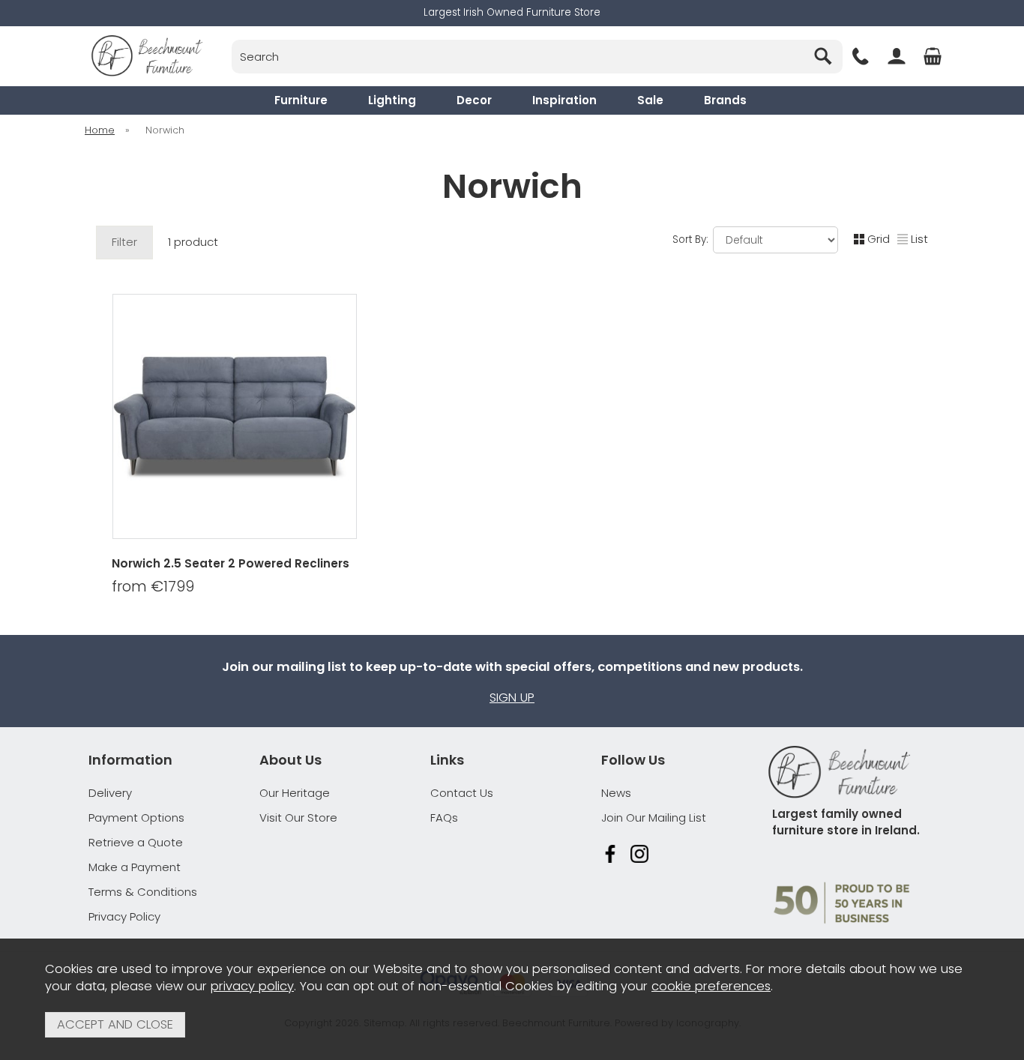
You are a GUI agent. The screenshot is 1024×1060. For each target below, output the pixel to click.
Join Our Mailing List (653, 817)
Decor (474, 100)
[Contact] (860, 56)
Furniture (301, 100)
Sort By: (691, 239)
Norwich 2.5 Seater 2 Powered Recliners (230, 563)
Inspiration (564, 100)
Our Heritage (294, 793)
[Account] (896, 56)
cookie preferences (711, 986)
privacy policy (252, 986)
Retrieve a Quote (135, 842)
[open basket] (932, 56)
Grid (878, 239)
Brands (725, 100)
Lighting (392, 100)
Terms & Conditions (142, 892)
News (616, 793)
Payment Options (136, 817)
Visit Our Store (298, 817)
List (919, 239)
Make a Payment (134, 867)
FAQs (444, 817)
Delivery (110, 793)
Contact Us (461, 793)
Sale (650, 100)
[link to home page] (146, 55)
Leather (298, 606)
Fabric (168, 606)
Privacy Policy (124, 916)
